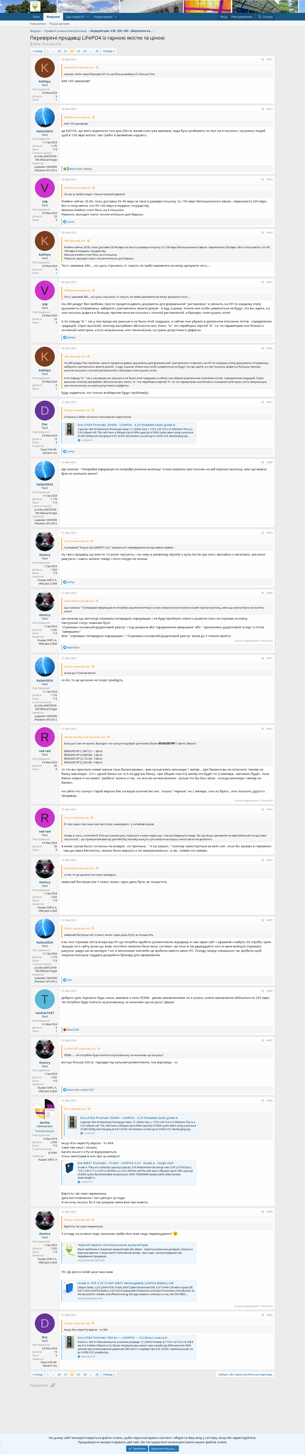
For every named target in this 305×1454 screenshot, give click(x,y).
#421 (270, 59)
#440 (270, 1315)
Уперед (107, 51)
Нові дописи (38, 24)
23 (78, 51)
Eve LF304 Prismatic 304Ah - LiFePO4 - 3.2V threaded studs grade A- (127, 425)
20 (59, 51)
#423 (270, 179)
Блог (36, 17)
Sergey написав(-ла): (77, 410)
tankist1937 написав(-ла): (80, 1048)
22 (72, 51)
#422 (270, 109)
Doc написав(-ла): (75, 1109)
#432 (270, 729)
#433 (270, 809)
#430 (270, 593)
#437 (270, 1040)
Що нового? (75, 17)
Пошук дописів (59, 24)
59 (96, 51)
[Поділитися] (262, 59)
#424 (270, 232)
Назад (39, 51)
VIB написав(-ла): (75, 241)
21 (65, 51)
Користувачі (103, 17)
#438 (270, 1100)
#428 (270, 462)
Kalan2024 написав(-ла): (79, 67)
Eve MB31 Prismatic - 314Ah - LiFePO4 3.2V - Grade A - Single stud (125, 1163)
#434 (270, 860)
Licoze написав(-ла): (76, 541)
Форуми (53, 17)
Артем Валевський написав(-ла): (85, 737)
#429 (270, 533)
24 (84, 51)
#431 (270, 658)
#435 (270, 920)
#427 (270, 402)
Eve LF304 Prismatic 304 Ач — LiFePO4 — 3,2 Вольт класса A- (123, 1337)
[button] (88, 17)
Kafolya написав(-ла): (77, 117)
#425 (270, 282)
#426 (270, 348)
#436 (270, 991)
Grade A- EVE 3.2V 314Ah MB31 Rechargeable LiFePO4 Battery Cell (126, 1283)
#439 (270, 1211)
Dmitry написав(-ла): (77, 666)
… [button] (53, 51)
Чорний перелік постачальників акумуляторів (113, 1245)
